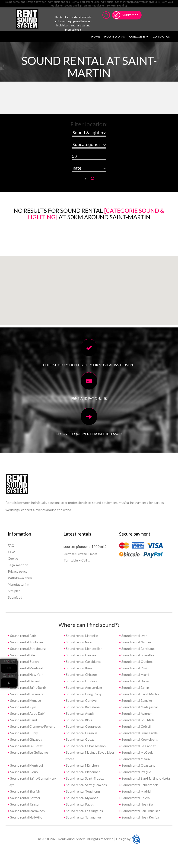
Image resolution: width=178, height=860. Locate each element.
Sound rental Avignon (137, 713)
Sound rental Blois (78, 720)
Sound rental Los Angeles (84, 811)
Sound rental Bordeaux (138, 649)
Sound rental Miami (135, 674)
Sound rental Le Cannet (138, 746)
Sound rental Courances (83, 726)
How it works (114, 36)
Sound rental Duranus (81, 733)
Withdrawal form (20, 578)
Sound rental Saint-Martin (140, 694)
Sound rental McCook (137, 752)
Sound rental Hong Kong (83, 694)
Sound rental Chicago (81, 674)
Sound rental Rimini (135, 668)
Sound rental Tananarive (83, 817)
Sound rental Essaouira (26, 694)
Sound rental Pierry (24, 772)
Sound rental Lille (22, 655)
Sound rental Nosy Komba (140, 817)
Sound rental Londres (81, 681)
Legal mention (18, 565)
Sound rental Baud (23, 720)
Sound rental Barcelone (82, 707)
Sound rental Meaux (135, 759)
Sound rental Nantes (136, 642)
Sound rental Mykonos (81, 798)
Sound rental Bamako (136, 700)
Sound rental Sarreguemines (86, 785)
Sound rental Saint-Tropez (84, 778)
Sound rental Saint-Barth (28, 687)
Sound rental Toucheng (82, 791)
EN (9, 668)
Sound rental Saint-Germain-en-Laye (32, 781)
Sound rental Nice (78, 642)
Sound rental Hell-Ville (26, 817)
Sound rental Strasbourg (28, 649)
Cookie (13, 558)
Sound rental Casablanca (83, 661)
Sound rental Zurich (24, 661)
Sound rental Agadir (80, 713)
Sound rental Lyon (134, 636)
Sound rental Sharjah (25, 791)
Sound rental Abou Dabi (27, 713)
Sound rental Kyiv (23, 707)
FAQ (11, 545)
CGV (11, 552)
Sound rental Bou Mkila (138, 720)
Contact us (161, 36)
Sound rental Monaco (25, 700)
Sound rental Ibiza (78, 668)
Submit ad (130, 15)
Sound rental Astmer (25, 798)
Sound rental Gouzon (80, 739)
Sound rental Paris (23, 636)
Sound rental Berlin (135, 687)
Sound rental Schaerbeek (139, 785)
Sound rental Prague (136, 772)
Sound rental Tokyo (135, 798)
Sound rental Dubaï (135, 681)
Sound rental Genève (81, 700)
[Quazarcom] (136, 839)
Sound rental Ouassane (138, 765)
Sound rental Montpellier (83, 649)
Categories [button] (137, 36)
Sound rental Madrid (136, 791)
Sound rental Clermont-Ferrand (32, 726)
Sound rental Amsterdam (83, 687)
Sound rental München (82, 765)
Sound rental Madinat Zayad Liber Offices (89, 755)
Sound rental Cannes (80, 655)
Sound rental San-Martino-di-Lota (145, 778)
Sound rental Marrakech (27, 811)
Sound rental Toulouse (26, 642)
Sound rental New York (26, 674)
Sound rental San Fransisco (140, 811)
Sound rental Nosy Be (137, 804)
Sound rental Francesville (139, 733)
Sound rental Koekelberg (139, 739)
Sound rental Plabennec (82, 772)
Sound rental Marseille (81, 636)
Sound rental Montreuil (27, 765)
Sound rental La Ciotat (26, 746)
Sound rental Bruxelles (137, 655)
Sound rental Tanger (25, 804)
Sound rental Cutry (24, 733)
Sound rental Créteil (136, 726)
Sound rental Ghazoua (26, 739)
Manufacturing (18, 584)
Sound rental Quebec (137, 661)
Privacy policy (17, 571)
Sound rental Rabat (79, 804)
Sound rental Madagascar (139, 707)
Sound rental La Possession (85, 746)
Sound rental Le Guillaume (29, 752)
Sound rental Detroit (25, 681)
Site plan (14, 591)
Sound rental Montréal (26, 668)
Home (96, 36)
